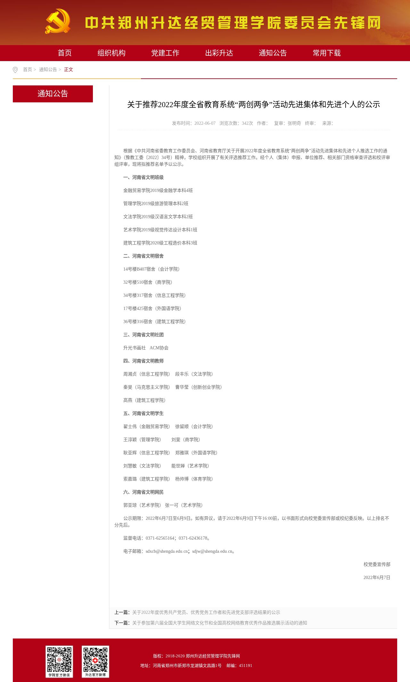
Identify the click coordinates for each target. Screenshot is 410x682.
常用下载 (327, 53)
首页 (65, 53)
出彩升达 (219, 53)
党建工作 (165, 53)
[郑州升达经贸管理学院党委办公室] (212, 21)
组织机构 (111, 53)
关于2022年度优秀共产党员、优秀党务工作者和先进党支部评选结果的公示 (206, 612)
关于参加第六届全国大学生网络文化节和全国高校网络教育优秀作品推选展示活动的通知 (219, 623)
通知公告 (273, 53)
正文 (68, 69)
